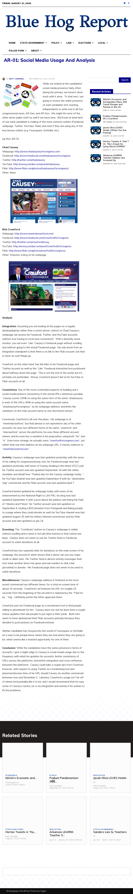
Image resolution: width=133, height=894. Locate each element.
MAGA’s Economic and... (21, 778)
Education (99, 775)
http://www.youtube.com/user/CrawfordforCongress (42, 246)
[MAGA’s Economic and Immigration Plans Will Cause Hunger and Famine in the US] (95, 102)
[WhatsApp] (28, 69)
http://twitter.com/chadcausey (28, 159)
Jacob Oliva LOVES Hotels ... (110, 779)
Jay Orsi (52, 840)
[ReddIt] (35, 69)
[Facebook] (129, 3)
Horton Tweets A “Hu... (21, 832)
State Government (103, 829)
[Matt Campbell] (4, 78)
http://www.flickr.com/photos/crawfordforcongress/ (37, 250)
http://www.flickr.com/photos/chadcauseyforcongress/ (39, 168)
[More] (43, 69)
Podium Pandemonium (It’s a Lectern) (115, 117)
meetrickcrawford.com (15, 448)
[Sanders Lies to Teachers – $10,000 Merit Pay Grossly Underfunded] (110, 811)
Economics (11, 775)
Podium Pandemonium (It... (63, 779)
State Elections (14, 829)
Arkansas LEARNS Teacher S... (61, 833)
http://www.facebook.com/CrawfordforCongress (41, 237)
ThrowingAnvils (12, 782)
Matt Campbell (16, 79)
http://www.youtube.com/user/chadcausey (36, 164)
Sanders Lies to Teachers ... (110, 833)
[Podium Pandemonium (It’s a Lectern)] (95, 119)
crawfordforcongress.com (64, 440)
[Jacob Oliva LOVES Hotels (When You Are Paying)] (95, 130)
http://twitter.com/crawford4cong (30, 242)
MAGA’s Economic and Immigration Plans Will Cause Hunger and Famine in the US (115, 103)
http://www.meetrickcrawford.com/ (34, 233)
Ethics (53, 775)
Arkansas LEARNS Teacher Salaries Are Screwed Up (114, 158)
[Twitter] (125, 3)
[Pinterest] (20, 69)
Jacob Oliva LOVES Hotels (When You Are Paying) (115, 130)
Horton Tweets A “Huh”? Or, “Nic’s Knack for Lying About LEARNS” (116, 144)
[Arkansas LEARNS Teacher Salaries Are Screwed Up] (95, 158)
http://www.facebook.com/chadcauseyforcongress (42, 155)
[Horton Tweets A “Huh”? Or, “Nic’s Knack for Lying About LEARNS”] (95, 144)
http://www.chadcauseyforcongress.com (37, 151)
